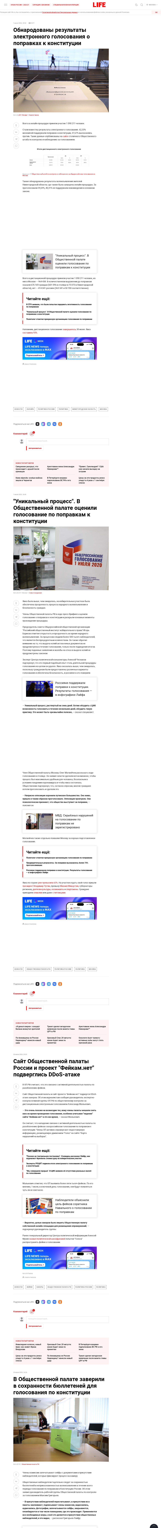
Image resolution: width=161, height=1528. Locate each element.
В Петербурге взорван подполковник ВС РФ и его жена (59, 480)
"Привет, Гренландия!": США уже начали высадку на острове (91, 469)
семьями (38, 892)
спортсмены (72, 889)
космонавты (58, 889)
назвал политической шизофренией (47, 1289)
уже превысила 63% (48, 882)
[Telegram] (48, 424)
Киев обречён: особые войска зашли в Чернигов (29, 479)
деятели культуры (42, 889)
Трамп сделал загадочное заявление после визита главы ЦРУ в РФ (61, 1029)
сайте (66, 136)
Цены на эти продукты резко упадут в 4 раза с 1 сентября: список (92, 480)
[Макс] (43, 424)
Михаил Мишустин (69, 885)
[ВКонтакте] (54, 424)
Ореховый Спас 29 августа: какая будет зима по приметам (59, 1040)
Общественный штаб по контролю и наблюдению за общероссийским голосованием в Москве (59, 174)
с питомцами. (59, 892)
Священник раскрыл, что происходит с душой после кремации (27, 469)
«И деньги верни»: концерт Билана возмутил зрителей (28, 1027)
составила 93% (30, 332)
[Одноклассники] (60, 424)
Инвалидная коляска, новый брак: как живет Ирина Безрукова (28, 1433)
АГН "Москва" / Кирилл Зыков (29, 115)
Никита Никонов (30, 1328)
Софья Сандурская (35, 593)
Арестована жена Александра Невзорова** (60, 467)
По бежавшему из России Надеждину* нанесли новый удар (28, 1040)
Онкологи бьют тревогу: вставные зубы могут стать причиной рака (91, 1040)
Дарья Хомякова (30, 364)
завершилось (69, 329)
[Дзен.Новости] (37, 424)
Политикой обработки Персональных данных (60, 12)
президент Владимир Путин (36, 885)
